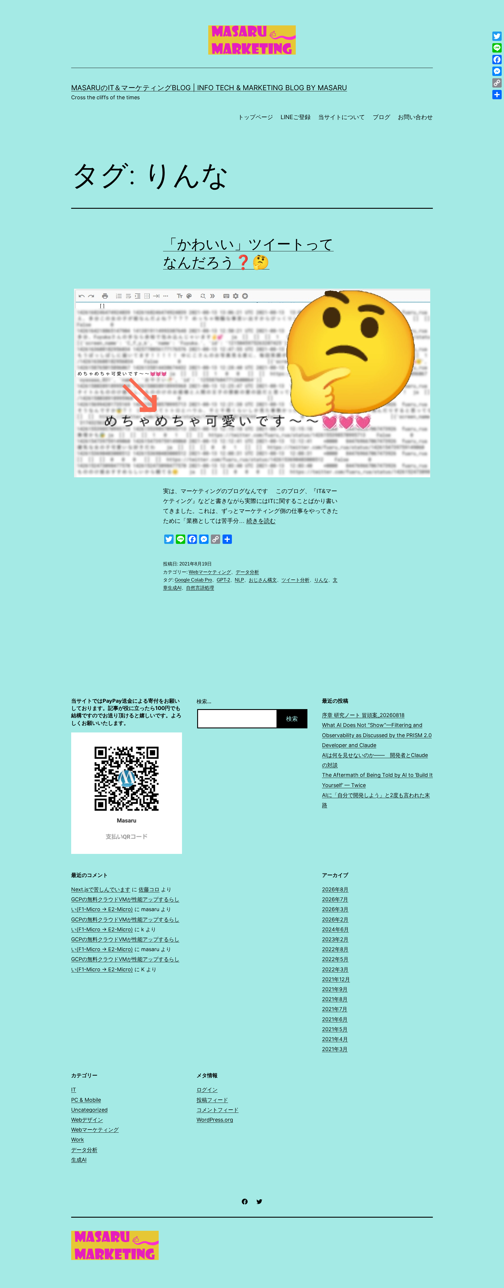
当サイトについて (341, 117)
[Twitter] (497, 36)
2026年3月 (335, 909)
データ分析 (247, 572)
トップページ (255, 117)
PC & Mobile (86, 1100)
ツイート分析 (295, 579)
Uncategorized (89, 1110)
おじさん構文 (263, 579)
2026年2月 (335, 919)
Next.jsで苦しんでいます (100, 889)
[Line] (497, 48)
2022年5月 (335, 959)
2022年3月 (335, 969)
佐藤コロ (149, 889)
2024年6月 (335, 929)
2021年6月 (335, 1019)
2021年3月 (335, 1049)
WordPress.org (215, 1120)
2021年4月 (335, 1039)
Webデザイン (87, 1120)
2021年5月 (335, 1029)
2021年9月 (335, 989)
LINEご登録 (296, 117)
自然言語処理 (200, 587)
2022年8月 (335, 949)
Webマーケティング (210, 572)
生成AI (79, 1160)
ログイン (207, 1090)
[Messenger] (497, 71)
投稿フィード (212, 1100)
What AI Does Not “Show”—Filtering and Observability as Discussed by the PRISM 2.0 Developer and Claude (377, 735)
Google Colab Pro (193, 579)
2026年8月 (335, 889)
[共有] (497, 94)
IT (73, 1090)
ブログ (381, 117)
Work (77, 1139)
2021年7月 (334, 1009)
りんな (321, 579)
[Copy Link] (497, 83)
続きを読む (261, 521)
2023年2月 (335, 939)
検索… (204, 701)
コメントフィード (218, 1110)
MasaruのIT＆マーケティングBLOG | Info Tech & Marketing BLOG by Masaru (209, 87)
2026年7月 (335, 899)
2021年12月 (336, 979)
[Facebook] (497, 59)
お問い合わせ (415, 117)
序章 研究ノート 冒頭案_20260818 (363, 715)
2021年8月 (335, 999)
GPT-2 (223, 579)
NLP (239, 579)
